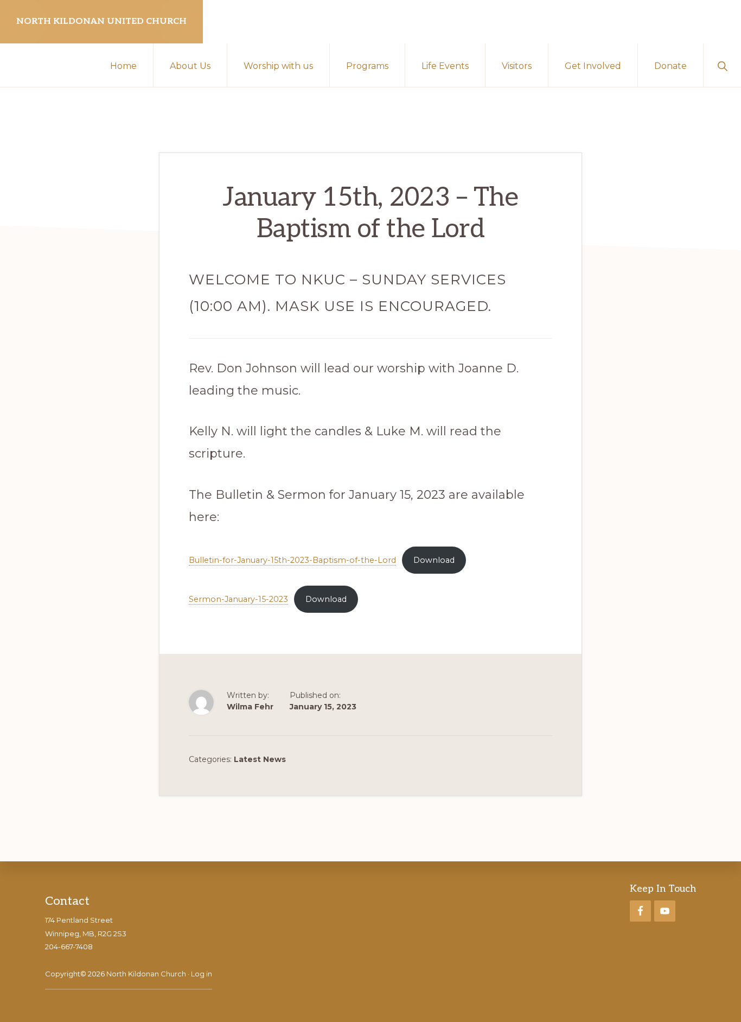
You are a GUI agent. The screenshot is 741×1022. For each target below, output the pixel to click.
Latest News (260, 759)
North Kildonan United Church (101, 21)
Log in (201, 973)
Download (434, 560)
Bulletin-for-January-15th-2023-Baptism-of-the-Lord (292, 560)
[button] (722, 65)
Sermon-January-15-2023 (238, 599)
